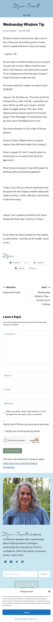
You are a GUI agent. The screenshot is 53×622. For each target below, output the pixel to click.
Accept (26, 612)
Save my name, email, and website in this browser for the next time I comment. (26, 412)
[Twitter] (16, 561)
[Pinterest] (22, 561)
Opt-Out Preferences (21, 618)
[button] (49, 591)
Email (8, 389)
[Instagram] (11, 561)
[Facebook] (5, 561)
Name (8, 375)
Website (8, 403)
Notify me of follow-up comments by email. (26, 424)
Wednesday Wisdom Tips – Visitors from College (42, 295)
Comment (10, 333)
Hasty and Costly (12, 290)
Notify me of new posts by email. (23, 431)
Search (44, 574)
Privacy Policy (32, 618)
